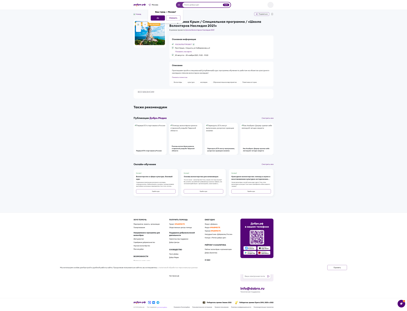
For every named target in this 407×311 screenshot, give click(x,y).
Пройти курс (156, 191)
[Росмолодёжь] (162, 307)
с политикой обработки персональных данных (178, 267)
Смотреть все (267, 118)
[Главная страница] (140, 5)
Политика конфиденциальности (241, 307)
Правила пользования (222, 307)
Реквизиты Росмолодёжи (182, 307)
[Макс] (149, 302)
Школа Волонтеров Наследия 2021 (199, 30)
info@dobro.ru (252, 288)
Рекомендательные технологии (263, 307)
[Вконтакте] (153, 302)
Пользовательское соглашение (202, 307)
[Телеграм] (158, 302)
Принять (337, 267)
